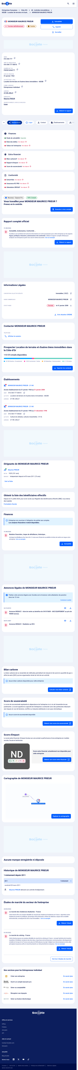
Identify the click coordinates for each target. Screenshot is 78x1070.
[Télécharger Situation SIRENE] (71, 305)
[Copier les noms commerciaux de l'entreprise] (71, 299)
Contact (43, 122)
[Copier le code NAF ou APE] (45, 81)
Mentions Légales (51, 1065)
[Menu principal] (73, 3)
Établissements (59, 122)
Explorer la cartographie (61, 816)
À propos (4, 1065)
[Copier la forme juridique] (22, 86)
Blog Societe (5, 1056)
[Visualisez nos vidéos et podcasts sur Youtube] (23, 1059)
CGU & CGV (12, 1065)
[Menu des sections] (4, 122)
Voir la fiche (9, 481)
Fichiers (4, 1027)
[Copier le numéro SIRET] (19, 64)
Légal (30, 122)
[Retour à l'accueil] (38, 1013)
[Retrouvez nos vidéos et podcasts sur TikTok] (28, 1059)
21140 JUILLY (8, 93)
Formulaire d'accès (10, 504)
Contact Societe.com (8, 1043)
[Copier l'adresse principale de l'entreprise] (15, 92)
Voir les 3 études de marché (61, 959)
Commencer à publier (65, 600)
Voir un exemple (50, 237)
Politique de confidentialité (38, 1065)
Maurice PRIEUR (9, 99)
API (3, 1033)
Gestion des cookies (23, 1065)
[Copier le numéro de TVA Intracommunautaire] (17, 69)
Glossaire (4, 1046)
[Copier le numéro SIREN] (14, 58)
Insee (6, 104)
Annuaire (4, 1030)
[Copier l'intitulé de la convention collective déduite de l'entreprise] (71, 293)
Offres (4, 1024)
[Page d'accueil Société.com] (7, 3)
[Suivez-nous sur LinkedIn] (13, 1059)
